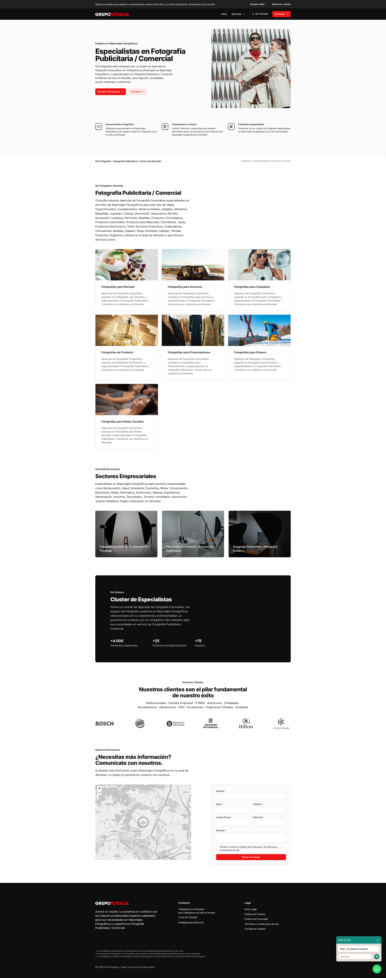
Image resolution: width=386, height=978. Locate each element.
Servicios (236, 14)
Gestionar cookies (281, 4)
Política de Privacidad (250, 846)
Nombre (221, 791)
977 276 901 (261, 14)
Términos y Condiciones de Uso (262, 924)
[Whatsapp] (376, 968)
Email (219, 804)
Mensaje (221, 830)
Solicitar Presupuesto (109, 91)
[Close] (377, 940)
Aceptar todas (257, 4)
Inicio (224, 14)
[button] (143, 822)
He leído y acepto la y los (249, 848)
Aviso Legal (251, 909)
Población (258, 817)
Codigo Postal (224, 817)
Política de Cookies (255, 914)
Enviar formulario (251, 857)
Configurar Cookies (255, 928)
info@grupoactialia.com (191, 922)
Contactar (280, 14)
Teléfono (258, 804)
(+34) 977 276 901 (187, 917)
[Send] (376, 956)
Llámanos (136, 91)
